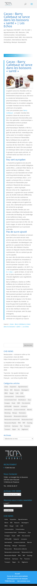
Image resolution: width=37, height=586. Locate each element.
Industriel (16, 406)
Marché (24, 40)
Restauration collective (20, 416)
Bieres (6, 390)
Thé (21, 426)
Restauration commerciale (12, 419)
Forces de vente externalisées (17, 576)
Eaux (29, 400)
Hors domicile (27, 37)
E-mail (6, 503)
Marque (14, 42)
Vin (19, 429)
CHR (27, 32)
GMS (20, 37)
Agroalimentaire (9, 32)
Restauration (8, 416)
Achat (6, 387)
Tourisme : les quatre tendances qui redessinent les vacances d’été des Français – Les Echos (16, 375)
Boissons (22, 32)
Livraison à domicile (19, 409)
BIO (17, 32)
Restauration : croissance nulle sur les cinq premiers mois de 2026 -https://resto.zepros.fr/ (17, 356)
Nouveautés (22, 42)
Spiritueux (15, 426)
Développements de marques (17, 579)
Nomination (22, 413)
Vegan (14, 429)
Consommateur (20, 35)
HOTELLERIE (8, 406)
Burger (12, 393)
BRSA (6, 393)
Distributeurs (22, 400)
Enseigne (7, 403)
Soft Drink (7, 426)
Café (17, 393)
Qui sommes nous (23, 581)
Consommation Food (11, 37)
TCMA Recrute (10, 468)
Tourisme (27, 426)
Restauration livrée (27, 419)
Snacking (29, 423)
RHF (24, 423)
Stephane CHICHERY (13, 30)
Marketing (7, 42)
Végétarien (25, 429)
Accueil (17, 574)
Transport (7, 429)
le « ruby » (9, 272)
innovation (7, 40)
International (16, 40)
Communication (9, 35)
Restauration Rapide (10, 423)
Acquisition (13, 387)
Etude (13, 403)
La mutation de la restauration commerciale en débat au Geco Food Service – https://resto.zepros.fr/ (16, 364)
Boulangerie (25, 390)
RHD (19, 423)
